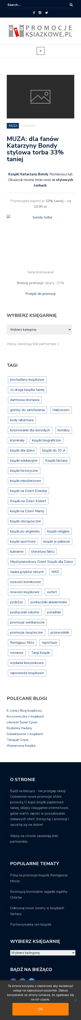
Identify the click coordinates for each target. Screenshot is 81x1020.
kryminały (17, 440)
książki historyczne (24, 470)
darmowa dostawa (24, 400)
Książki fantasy (56, 460)
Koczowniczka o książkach (25, 716)
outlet (52, 592)
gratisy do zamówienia (27, 410)
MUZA (13, 126)
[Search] (71, 5)
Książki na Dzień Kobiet (28, 501)
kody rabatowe (22, 420)
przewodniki (60, 632)
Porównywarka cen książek (30, 924)
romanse (16, 652)
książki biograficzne (46, 440)
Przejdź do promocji (40, 294)
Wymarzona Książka (21, 746)
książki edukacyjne (24, 460)
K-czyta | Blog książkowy (24, 710)
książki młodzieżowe (25, 481)
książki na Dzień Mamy (27, 511)
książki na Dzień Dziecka (28, 491)
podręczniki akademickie (49, 602)
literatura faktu (42, 551)
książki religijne (58, 531)
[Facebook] (34, 13)
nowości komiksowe (25, 582)
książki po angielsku (25, 531)
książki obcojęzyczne (25, 521)
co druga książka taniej (27, 390)
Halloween (61, 410)
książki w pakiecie (56, 541)
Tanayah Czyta (17, 740)
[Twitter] (47, 13)
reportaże (49, 642)
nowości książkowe (24, 592)
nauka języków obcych (27, 572)
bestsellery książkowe (27, 379)
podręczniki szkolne (24, 612)
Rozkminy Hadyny (19, 728)
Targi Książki (40, 652)
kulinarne (17, 551)
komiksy (64, 430)
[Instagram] (40, 13)
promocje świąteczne (26, 632)
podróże (16, 602)
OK (40, 1009)
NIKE (55, 572)
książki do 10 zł (53, 450)
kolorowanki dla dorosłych (30, 430)
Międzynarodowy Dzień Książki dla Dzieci (41, 561)
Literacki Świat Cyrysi (22, 722)
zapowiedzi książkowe (27, 673)
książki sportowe (23, 541)
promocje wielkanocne (27, 622)
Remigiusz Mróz (22, 642)
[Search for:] (21, 5)
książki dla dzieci (22, 450)
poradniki (54, 612)
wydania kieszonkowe (27, 663)
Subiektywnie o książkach (25, 734)
